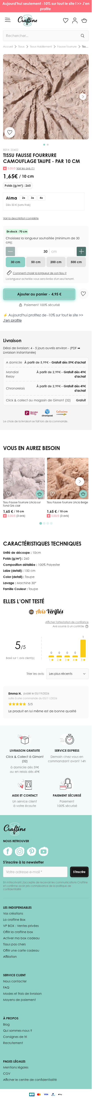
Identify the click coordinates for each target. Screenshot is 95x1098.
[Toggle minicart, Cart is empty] (84, 20)
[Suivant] (83, 97)
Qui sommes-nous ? (17, 1030)
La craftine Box (14, 919)
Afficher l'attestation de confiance (67, 622)
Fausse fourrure (36, 46)
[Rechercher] (82, 35)
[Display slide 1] (40, 523)
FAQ (6, 987)
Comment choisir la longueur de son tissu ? (39, 273)
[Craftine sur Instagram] (19, 851)
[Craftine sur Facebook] (7, 851)
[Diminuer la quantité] (10, 251)
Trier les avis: (35, 673)
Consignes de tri (15, 1037)
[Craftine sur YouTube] (43, 851)
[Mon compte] (74, 20)
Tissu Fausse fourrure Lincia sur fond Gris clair (22, 504)
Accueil (8, 46)
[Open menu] (7, 19)
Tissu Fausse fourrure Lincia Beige (67, 502)
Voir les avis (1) (25, 168)
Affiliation (10, 956)
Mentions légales (15, 1067)
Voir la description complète (21, 218)
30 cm (15, 262)
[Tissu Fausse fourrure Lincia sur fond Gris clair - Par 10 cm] (24, 478)
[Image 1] (44, 145)
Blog (6, 1024)
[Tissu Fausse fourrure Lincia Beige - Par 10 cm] (68, 478)
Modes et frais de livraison (22, 993)
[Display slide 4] (51, 523)
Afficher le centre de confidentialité (30, 1079)
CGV (6, 1073)
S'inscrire (79, 872)
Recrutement (13, 1043)
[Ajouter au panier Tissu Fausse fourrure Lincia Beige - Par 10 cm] (83, 494)
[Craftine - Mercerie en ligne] (27, 20)
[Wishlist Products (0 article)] (65, 20)
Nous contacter (15, 981)
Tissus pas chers (14, 944)
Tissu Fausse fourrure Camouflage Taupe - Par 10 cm (70, 46)
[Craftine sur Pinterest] (31, 851)
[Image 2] (48, 145)
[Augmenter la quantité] (81, 251)
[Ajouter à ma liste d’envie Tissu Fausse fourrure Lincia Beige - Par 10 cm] (52, 494)
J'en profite (12, 320)
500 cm (76, 262)
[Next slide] (79, 481)
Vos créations (13, 913)
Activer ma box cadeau (21, 938)
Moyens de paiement (19, 1000)
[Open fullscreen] (46, 96)
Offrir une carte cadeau (21, 950)
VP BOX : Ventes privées (21, 926)
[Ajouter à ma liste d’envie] (9, 132)
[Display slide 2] (44, 523)
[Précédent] (9, 97)
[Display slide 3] (47, 523)
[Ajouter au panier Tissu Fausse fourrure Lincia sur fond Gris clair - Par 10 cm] (40, 494)
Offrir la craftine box (18, 932)
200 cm (55, 262)
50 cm (35, 262)
